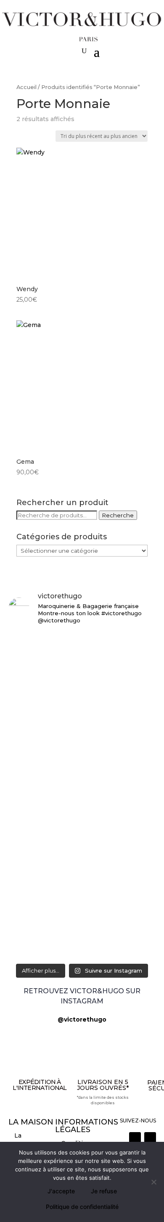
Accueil (26, 87)
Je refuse (104, 1191)
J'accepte (61, 1191)
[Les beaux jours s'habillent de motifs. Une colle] (82, 848)
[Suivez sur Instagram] (135, 1138)
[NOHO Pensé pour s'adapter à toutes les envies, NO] (82, 941)
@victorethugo (82, 1019)
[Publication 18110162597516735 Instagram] (82, 917)
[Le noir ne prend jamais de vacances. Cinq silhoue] (82, 888)
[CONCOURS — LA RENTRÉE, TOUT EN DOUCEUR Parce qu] (82, 743)
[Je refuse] (153, 1182)
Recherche (118, 515)
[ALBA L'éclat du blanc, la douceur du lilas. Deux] (82, 644)
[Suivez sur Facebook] (150, 1138)
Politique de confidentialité (82, 1206)
